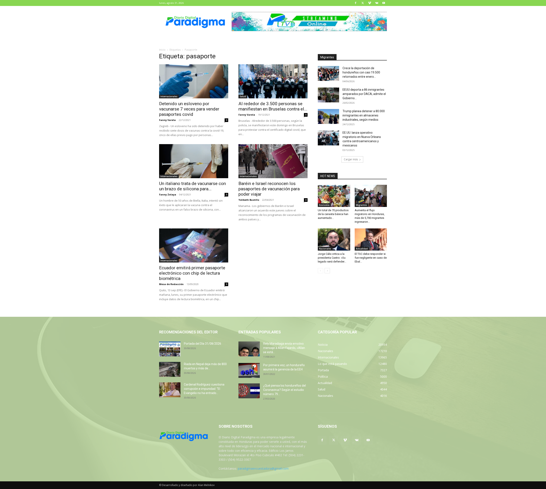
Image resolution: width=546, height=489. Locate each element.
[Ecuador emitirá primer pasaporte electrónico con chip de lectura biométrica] (193, 245)
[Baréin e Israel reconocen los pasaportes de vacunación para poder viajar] (273, 161)
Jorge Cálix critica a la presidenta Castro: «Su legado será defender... (332, 257)
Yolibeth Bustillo (248, 199)
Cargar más (351, 159)
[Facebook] (355, 3)
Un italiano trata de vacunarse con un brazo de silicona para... (192, 186)
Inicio (162, 50)
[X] (362, 3)
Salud (243, 96)
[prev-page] (320, 270)
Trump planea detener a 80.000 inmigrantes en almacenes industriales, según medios (364, 115)
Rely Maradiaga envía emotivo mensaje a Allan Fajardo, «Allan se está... (284, 348)
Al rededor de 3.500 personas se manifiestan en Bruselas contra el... (272, 106)
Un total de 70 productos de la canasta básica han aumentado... (333, 214)
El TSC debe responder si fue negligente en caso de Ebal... (371, 257)
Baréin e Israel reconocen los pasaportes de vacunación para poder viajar (269, 189)
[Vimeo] (369, 3)
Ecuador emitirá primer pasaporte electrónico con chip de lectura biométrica (192, 273)
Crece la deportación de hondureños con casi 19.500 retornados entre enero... (361, 72)
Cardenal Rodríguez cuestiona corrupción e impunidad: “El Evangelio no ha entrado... (204, 389)
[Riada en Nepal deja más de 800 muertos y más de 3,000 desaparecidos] (169, 369)
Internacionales (168, 96)
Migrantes (361, 205)
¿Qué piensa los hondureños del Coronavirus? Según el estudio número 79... (284, 390)
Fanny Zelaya (167, 194)
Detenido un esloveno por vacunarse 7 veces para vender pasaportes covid (189, 109)
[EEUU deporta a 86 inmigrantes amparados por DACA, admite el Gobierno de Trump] (328, 94)
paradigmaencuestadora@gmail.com (263, 468)
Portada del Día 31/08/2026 (202, 343)
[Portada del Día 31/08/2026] (169, 348)
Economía (324, 205)
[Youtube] (383, 3)
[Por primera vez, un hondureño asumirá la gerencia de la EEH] (249, 370)
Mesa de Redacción (171, 284)
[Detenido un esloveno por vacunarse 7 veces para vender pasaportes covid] (193, 81)
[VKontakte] (376, 3)
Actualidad (362, 248)
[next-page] (327, 270)
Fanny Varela (167, 120)
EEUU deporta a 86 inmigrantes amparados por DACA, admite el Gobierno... (364, 94)
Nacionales (325, 248)
